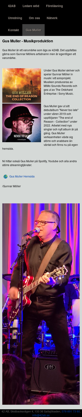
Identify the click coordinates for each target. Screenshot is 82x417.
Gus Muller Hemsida (22, 176)
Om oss (34, 18)
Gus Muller (33, 30)
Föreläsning (54, 6)
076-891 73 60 (71, 411)
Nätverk (52, 18)
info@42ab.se (41, 415)
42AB (12, 6)
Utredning (15, 18)
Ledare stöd (31, 6)
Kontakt (13, 30)
